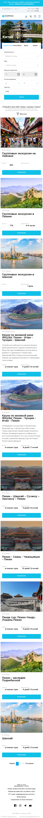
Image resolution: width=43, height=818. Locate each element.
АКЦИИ (35, 45)
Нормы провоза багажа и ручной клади (22, 788)
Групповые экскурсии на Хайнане (19, 154)
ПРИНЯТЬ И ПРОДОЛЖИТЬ (24, 4)
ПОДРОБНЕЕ (21, 172)
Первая (12, 763)
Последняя (29, 763)
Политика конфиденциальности (29, 816)
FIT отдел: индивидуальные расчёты (21, 794)
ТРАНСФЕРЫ (17, 45)
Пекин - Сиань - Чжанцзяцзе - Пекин (21, 558)
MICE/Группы (21, 797)
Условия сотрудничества (9, 816)
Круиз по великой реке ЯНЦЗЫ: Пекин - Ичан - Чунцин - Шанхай (17, 337)
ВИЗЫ (26, 45)
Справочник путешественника (21, 799)
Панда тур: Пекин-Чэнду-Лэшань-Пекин (19, 618)
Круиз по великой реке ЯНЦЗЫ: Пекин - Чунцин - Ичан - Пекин (19, 418)
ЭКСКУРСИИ (8, 45)
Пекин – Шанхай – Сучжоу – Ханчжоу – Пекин (20, 497)
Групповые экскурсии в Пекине (18, 215)
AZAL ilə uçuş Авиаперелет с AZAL (21, 785)
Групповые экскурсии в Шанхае (18, 275)
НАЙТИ (21, 97)
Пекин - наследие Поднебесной (13, 679)
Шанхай (7, 738)
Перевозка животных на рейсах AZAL (21, 791)
